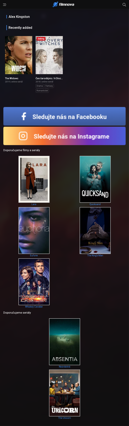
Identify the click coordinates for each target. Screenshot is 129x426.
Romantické (42, 90)
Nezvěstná (64, 366)
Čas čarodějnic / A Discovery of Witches (57, 78)
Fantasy (49, 86)
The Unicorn (64, 418)
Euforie (34, 255)
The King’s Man (95, 255)
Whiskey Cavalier (34, 306)
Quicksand (95, 204)
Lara (34, 204)
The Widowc (11, 78)
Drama (40, 86)
